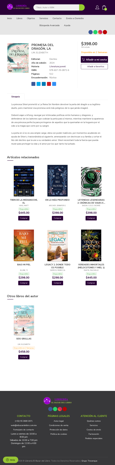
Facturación (94, 434)
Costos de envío (94, 429)
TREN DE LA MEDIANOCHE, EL (24, 201)
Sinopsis (15, 96)
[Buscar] (82, 7)
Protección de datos (59, 429)
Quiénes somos (94, 421)
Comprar (24, 218)
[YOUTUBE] (105, 32)
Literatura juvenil (57, 66)
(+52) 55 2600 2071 (24, 421)
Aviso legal (59, 421)
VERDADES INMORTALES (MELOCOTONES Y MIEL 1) (91, 266)
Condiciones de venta (58, 425)
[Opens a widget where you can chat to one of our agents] (10, 460)
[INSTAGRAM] (100, 32)
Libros (19, 18)
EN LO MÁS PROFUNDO (57, 200)
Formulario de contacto (23, 429)
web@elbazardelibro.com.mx (24, 425)
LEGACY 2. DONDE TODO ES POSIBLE (57, 266)
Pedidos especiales (93, 438)
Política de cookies (58, 434)
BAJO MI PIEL (24, 264)
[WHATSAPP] (95, 32)
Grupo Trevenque (89, 461)
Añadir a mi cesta (96, 59)
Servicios (94, 425)
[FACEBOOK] (90, 32)
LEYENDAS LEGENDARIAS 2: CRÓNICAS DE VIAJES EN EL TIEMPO (91, 201)
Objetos (31, 18)
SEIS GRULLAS (23, 338)
